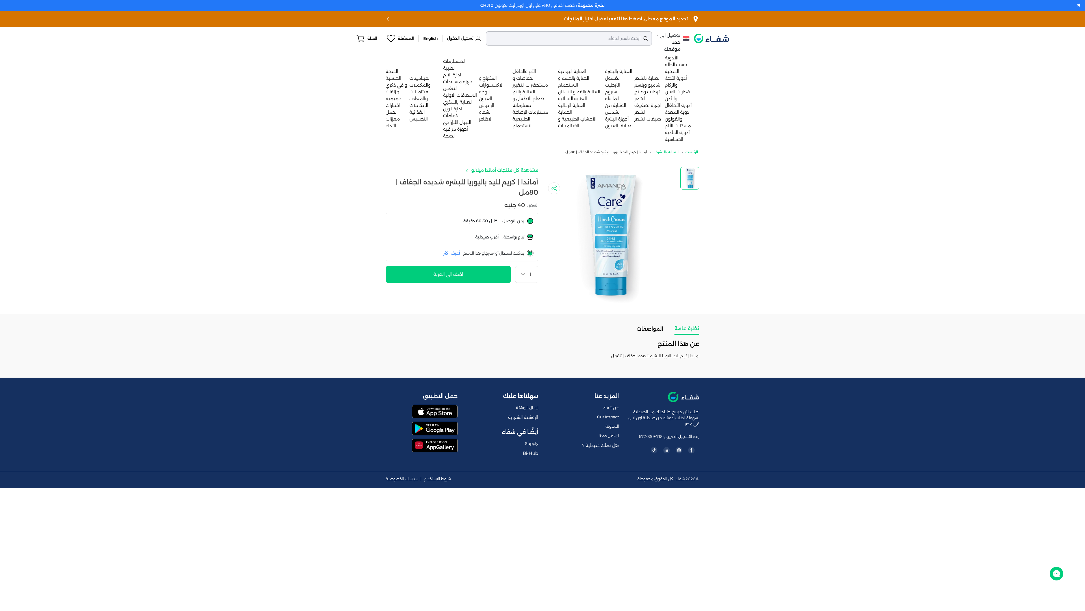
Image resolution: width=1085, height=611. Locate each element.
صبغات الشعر (647, 119)
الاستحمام (523, 125)
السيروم (612, 91)
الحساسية (674, 139)
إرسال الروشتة (527, 407)
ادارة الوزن (452, 108)
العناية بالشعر (647, 78)
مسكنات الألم (678, 125)
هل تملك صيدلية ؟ (600, 445)
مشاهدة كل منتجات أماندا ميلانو (504, 170)
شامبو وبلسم (647, 85)
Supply (531, 443)
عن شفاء (611, 407)
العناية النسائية (572, 98)
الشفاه (485, 112)
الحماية (565, 112)
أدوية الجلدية (677, 132)
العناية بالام (524, 91)
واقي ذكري (396, 85)
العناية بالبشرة (618, 71)
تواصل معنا (609, 435)
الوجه (484, 91)
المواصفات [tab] (650, 329)
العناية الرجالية (571, 105)
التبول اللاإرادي (457, 122)
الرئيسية (691, 152)
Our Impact (608, 416)
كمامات (450, 115)
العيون (485, 98)
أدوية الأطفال (678, 105)
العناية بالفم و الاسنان (579, 91)
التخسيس (418, 119)
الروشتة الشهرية (523, 417)
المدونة (612, 426)
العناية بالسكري (457, 102)
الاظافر (485, 119)
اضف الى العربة (448, 274)
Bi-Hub (530, 453)
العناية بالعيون (619, 125)
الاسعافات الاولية (460, 95)
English (430, 38)
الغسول (612, 78)
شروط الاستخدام (437, 479)
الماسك (612, 98)
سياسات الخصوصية (402, 479)
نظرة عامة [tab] (686, 328)
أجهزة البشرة (617, 119)
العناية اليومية (572, 71)
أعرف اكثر (451, 253)
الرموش (486, 105)
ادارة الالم (452, 75)
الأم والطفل (524, 71)
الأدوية (671, 58)
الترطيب (612, 85)
